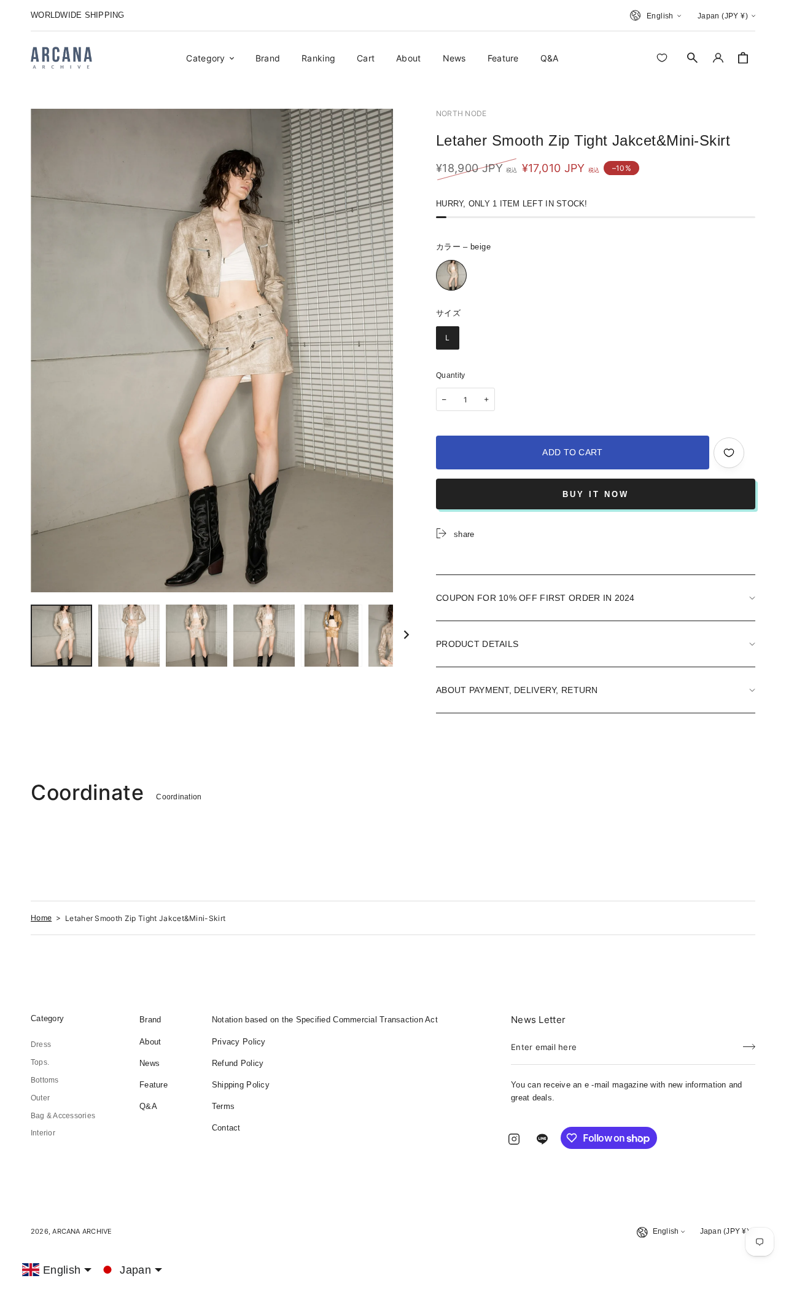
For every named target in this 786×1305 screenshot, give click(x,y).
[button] (692, 58)
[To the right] (406, 635)
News (149, 1063)
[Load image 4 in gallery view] (264, 636)
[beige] (451, 275)
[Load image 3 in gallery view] (196, 636)
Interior (43, 1133)
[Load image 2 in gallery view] (129, 636)
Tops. (40, 1062)
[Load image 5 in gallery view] (331, 636)
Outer (40, 1098)
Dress (41, 1044)
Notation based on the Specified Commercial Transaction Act (325, 1019)
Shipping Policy (241, 1084)
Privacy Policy (239, 1041)
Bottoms (45, 1080)
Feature (153, 1084)
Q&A (148, 1106)
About (150, 1041)
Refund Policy (237, 1063)
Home (41, 917)
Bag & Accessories (63, 1115)
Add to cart (572, 452)
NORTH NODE (461, 113)
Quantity (450, 375)
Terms (223, 1106)
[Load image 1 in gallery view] (61, 636)
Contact (226, 1127)
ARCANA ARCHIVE (82, 1231)
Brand (150, 1019)
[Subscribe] (749, 1043)
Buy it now (595, 494)
